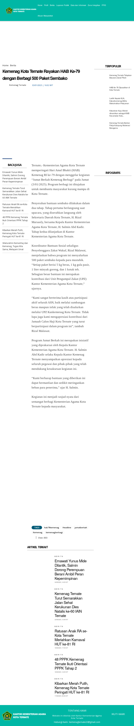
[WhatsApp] (83, 85)
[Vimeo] (123, 718)
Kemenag (37, 532)
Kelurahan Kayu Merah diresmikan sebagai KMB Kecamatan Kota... (119, 113)
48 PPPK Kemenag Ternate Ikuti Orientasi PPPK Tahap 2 (15, 220)
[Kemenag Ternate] (5, 85)
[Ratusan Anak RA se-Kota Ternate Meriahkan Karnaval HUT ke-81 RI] (39, 634)
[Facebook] (59, 85)
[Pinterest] (75, 85)
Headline (67, 527)
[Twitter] (67, 85)
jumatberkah (81, 527)
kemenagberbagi (54, 532)
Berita (13, 65)
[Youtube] (128, 718)
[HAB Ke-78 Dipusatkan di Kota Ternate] (100, 89)
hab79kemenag (51, 527)
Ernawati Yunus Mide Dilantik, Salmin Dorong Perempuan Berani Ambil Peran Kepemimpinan (71, 569)
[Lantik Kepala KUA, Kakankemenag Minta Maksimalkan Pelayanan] (100, 101)
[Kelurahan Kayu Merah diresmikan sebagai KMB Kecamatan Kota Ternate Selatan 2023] (100, 114)
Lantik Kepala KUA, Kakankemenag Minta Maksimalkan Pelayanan (119, 101)
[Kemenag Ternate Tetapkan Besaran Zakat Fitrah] (100, 77)
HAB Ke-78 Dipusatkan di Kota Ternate (119, 88)
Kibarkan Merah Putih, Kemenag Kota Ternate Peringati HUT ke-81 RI (13, 233)
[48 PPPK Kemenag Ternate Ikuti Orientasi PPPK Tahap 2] (39, 662)
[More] (92, 85)
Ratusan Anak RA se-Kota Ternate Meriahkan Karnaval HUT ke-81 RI (14, 207)
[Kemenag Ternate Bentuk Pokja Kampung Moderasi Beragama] (100, 126)
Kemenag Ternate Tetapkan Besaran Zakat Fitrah (120, 76)
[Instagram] (113, 718)
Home (5, 65)
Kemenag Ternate (17, 85)
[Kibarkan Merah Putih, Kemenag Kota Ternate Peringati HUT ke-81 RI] (39, 686)
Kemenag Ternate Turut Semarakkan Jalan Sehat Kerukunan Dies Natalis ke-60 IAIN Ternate (68, 604)
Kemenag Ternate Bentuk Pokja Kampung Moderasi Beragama (119, 125)
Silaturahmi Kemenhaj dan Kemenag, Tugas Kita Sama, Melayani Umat (15, 246)
